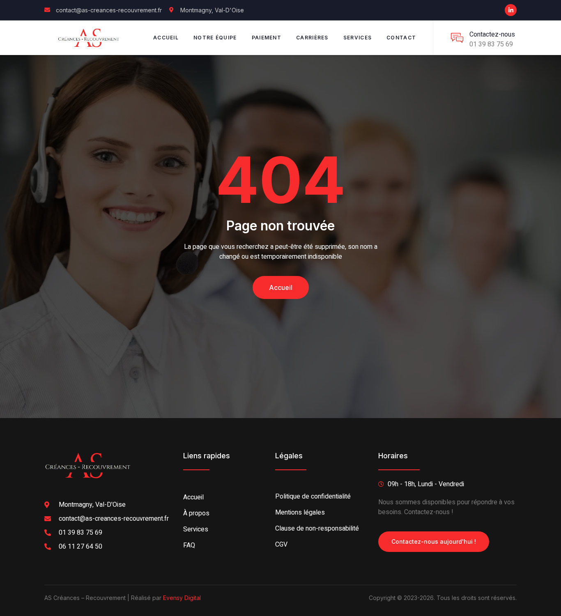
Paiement (266, 37)
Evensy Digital (182, 597)
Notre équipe (215, 37)
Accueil (166, 37)
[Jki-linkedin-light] (511, 10)
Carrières (312, 37)
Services (357, 37)
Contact (401, 37)
